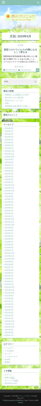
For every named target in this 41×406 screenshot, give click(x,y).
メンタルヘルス (11, 356)
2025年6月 (9, 168)
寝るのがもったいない (14, 100)
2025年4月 (9, 174)
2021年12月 (9, 287)
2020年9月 (9, 330)
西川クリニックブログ (22, 396)
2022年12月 (9, 253)
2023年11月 (9, 222)
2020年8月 (9, 333)
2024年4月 (9, 208)
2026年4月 (9, 140)
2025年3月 (9, 177)
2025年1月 (9, 182)
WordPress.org (11, 383)
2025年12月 (9, 151)
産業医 (7, 362)
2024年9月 (9, 194)
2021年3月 (9, 313)
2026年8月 (9, 128)
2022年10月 (9, 259)
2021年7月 (9, 301)
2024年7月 (9, 199)
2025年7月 (9, 165)
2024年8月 (9, 196)
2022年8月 (9, 264)
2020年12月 (9, 321)
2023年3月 (9, 245)
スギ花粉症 (9, 351)
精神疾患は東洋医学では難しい (18, 106)
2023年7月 (9, 233)
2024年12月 (9, 185)
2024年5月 (9, 205)
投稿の (9, 378)
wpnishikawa (25, 70)
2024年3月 (9, 211)
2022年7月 (9, 267)
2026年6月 (9, 134)
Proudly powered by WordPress (13, 400)
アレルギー (9, 348)
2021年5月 (9, 307)
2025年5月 (9, 171)
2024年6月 (9, 202)
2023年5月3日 (11, 70)
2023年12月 (9, 219)
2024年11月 (9, 188)
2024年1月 (9, 216)
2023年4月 (9, 242)
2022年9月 (9, 262)
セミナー (8, 354)
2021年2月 (9, 315)
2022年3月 (9, 279)
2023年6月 (9, 236)
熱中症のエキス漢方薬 (14, 98)
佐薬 (7, 103)
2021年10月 (9, 293)
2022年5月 (9, 273)
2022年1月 (9, 284)
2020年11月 (9, 324)
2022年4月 (9, 276)
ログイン (8, 375)
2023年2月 (9, 247)
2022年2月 (9, 281)
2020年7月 (9, 335)
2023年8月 (9, 230)
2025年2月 (9, 179)
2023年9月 (9, 228)
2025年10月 (9, 157)
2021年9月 (9, 296)
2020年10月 (9, 327)
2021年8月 (9, 298)
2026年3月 (9, 143)
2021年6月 (9, 304)
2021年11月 (9, 290)
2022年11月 (9, 256)
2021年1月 (9, 318)
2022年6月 (9, 270)
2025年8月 (9, 162)
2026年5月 (9, 137)
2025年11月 (9, 154)
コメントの (11, 380)
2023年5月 (9, 239)
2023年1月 (9, 250)
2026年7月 (9, 131)
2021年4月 (9, 310)
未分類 (20, 45)
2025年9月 (9, 160)
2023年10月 (9, 225)
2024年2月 (9, 213)
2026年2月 (9, 145)
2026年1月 (9, 148)
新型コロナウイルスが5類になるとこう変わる (20, 50)
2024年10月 (9, 191)
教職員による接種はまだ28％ (17, 95)
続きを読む (20, 66)
